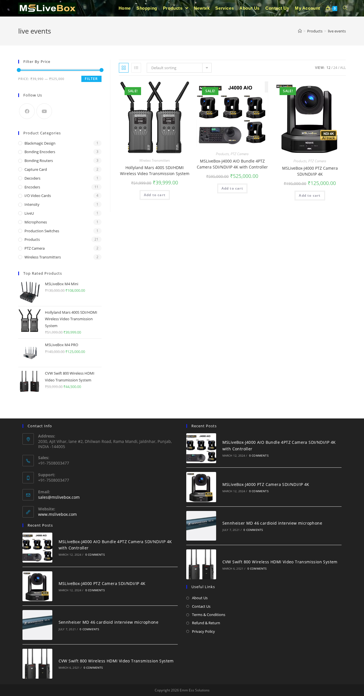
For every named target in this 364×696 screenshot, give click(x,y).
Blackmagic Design (39, 143)
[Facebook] (27, 111)
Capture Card (35, 169)
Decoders (32, 178)
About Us (200, 597)
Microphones (35, 222)
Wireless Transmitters (154, 160)
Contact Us (201, 606)
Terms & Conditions (208, 614)
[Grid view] (124, 68)
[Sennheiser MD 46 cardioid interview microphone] (37, 625)
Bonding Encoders (39, 151)
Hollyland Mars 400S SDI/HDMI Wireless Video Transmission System (154, 170)
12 (328, 67)
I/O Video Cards (37, 195)
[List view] (136, 68)
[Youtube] (44, 111)
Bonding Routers (38, 160)
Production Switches (41, 230)
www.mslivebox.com (57, 514)
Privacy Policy (203, 631)
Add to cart (155, 194)
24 (335, 67)
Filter (91, 78)
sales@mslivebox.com (59, 497)
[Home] (300, 31)
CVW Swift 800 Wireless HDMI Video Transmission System (116, 661)
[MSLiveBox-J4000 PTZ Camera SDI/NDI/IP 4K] (37, 586)
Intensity (32, 204)
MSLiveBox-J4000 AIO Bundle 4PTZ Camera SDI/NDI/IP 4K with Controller (232, 164)
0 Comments (95, 555)
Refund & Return (206, 622)
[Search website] (345, 8)
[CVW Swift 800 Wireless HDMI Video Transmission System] (37, 664)
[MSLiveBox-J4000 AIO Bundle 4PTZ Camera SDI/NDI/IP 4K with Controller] (37, 547)
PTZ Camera (240, 153)
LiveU (29, 213)
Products (222, 153)
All (343, 67)
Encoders (32, 187)
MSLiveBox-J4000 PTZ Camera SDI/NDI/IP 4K (310, 171)
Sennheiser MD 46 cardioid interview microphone (108, 622)
